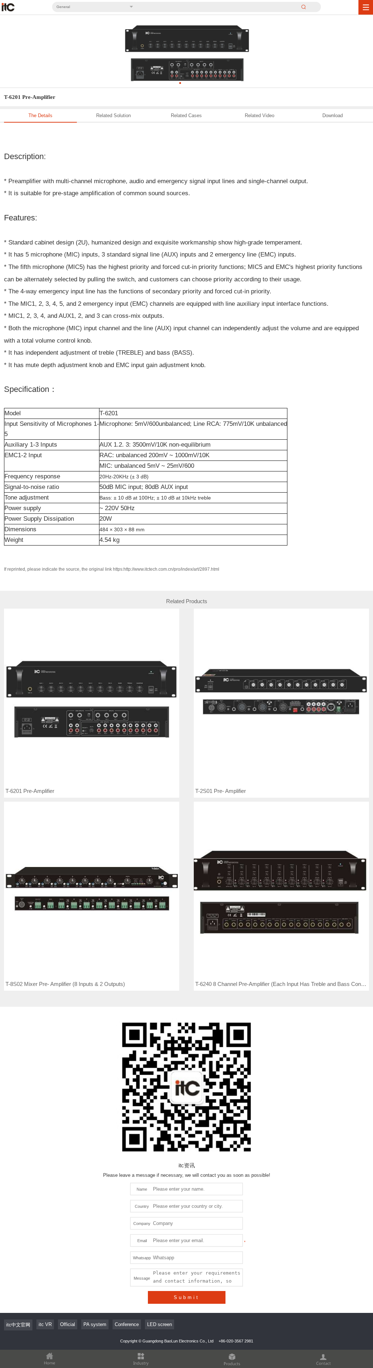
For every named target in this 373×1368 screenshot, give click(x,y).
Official (67, 1324)
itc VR (45, 1324)
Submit (187, 1297)
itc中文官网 (18, 1324)
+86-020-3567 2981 (236, 1341)
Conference (127, 1324)
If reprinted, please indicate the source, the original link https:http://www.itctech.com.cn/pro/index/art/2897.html (111, 569)
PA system (94, 1324)
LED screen (159, 1324)
